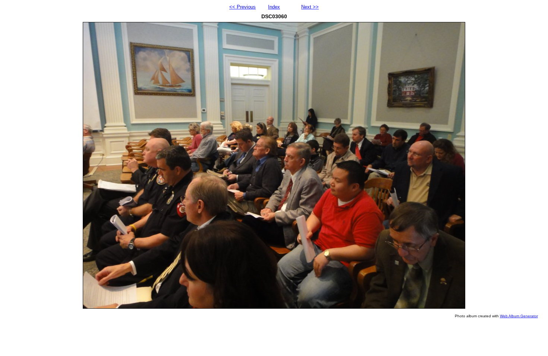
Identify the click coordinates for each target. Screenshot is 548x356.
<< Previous (242, 7)
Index (274, 7)
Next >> (310, 7)
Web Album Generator (519, 316)
